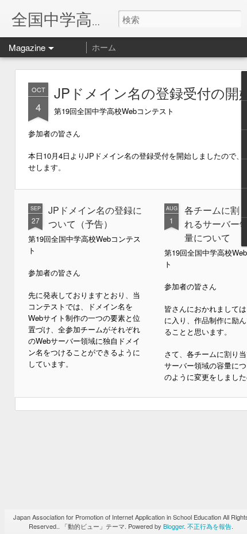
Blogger (173, 526)
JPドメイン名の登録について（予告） (95, 216)
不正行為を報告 (209, 526)
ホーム (104, 47)
